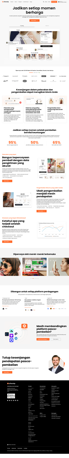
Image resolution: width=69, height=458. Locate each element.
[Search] (43, 1)
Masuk (46, 1)
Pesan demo (54, 1)
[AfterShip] (5, 1)
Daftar (49, 1)
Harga (31, 1)
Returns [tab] (47, 30)
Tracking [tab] (22, 30)
